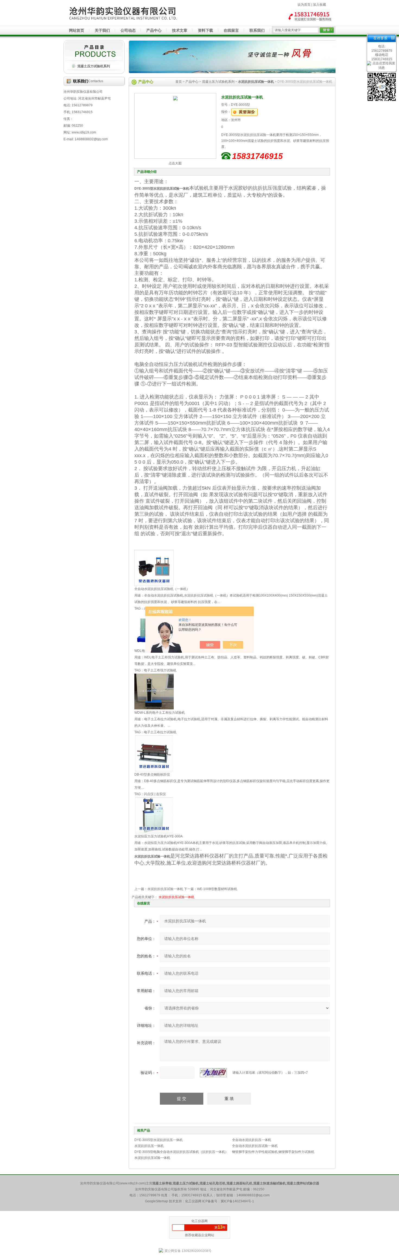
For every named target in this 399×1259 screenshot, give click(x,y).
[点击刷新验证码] (213, 1072)
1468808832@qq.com (253, 1195)
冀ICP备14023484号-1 (237, 1201)
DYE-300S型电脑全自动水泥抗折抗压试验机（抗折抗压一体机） (181, 1152)
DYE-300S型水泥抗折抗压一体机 (158, 1140)
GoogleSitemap (156, 1201)
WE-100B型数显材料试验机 (217, 889)
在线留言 (231, 30)
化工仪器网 (199, 1221)
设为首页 (304, 5)
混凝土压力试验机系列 (93, 66)
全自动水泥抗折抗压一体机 (251, 1140)
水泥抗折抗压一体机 (149, 1146)
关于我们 (102, 30)
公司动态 (128, 30)
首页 (178, 82)
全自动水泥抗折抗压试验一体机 (255, 1146)
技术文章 (179, 30)
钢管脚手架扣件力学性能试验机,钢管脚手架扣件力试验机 (273, 1152)
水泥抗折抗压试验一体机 (165, 889)
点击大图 (175, 163)
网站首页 (76, 30)
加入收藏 (319, 5)
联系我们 (257, 30)
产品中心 (154, 30)
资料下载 (205, 30)
